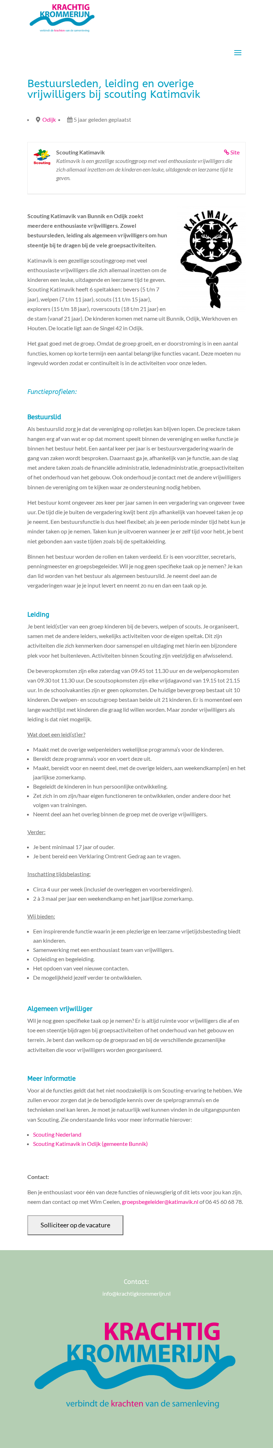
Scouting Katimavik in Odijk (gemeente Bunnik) (90, 1143)
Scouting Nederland (57, 1134)
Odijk (49, 119)
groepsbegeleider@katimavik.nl (160, 1201)
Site (235, 152)
